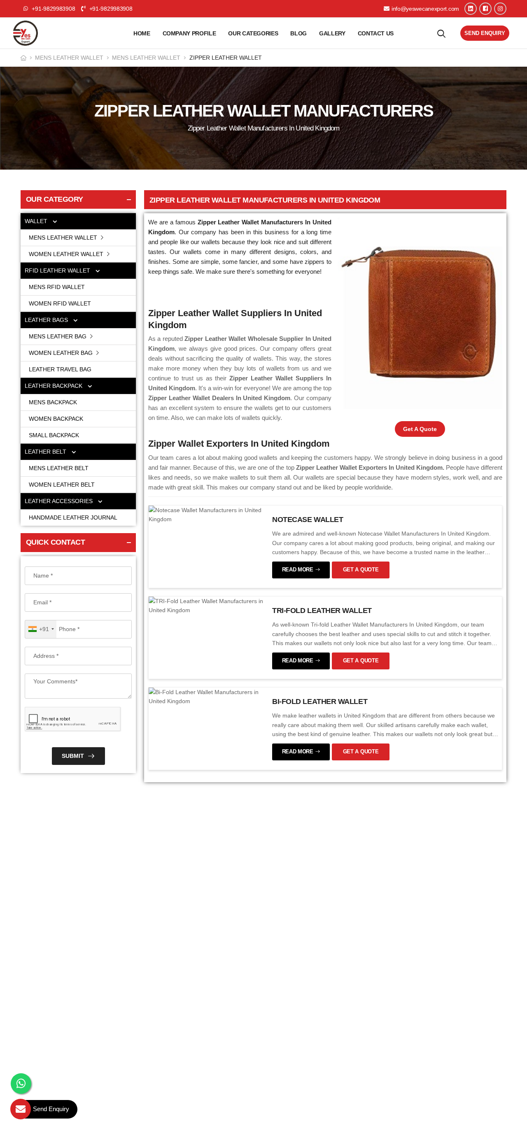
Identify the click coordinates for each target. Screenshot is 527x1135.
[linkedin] (470, 8)
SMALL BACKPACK (54, 435)
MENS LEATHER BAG (58, 336)
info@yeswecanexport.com (425, 8)
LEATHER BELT (46, 451)
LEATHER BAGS (47, 320)
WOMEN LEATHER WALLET (67, 254)
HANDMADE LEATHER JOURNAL (73, 517)
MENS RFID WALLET (57, 287)
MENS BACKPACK (53, 402)
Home (141, 33)
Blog (298, 33)
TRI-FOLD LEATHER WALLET (322, 610)
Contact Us (376, 33)
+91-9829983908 (110, 8)
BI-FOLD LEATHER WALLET (319, 701)
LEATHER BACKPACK (54, 385)
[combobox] (40, 629)
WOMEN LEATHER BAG (61, 353)
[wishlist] (441, 33)
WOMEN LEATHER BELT (62, 484)
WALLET (37, 221)
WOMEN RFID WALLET (60, 303)
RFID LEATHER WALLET (58, 270)
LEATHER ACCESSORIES (59, 501)
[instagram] (500, 8)
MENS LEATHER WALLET (69, 57)
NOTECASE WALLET (307, 519)
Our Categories (253, 33)
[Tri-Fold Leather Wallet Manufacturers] (206, 605)
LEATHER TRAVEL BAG (60, 369)
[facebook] (485, 8)
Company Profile (189, 33)
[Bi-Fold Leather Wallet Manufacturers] (206, 696)
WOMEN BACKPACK (56, 418)
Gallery (332, 33)
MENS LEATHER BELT (59, 468)
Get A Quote (420, 429)
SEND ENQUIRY (484, 33)
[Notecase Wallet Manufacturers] (206, 514)
